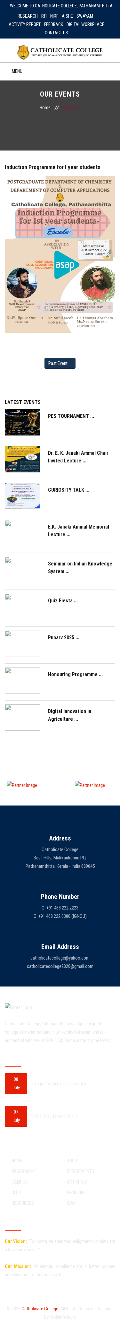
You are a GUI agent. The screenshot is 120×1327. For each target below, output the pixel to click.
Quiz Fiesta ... (63, 601)
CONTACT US (56, 32)
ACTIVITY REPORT (25, 24)
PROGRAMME (24, 1171)
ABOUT (73, 1160)
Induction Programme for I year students (52, 167)
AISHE (67, 16)
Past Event (58, 363)
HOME (17, 1160)
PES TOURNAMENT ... (71, 416)
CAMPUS (20, 1182)
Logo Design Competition (61, 1084)
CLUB (16, 1192)
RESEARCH (28, 16)
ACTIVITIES (77, 1182)
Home (45, 107)
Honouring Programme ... (75, 674)
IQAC (71, 1203)
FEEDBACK (53, 24)
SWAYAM (84, 16)
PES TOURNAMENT (54, 1116)
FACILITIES (76, 1192)
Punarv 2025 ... (63, 637)
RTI (44, 16)
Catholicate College (39, 1309)
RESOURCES (23, 1203)
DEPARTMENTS (80, 1171)
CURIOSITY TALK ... (68, 490)
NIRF (54, 16)
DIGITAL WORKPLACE (85, 24)
